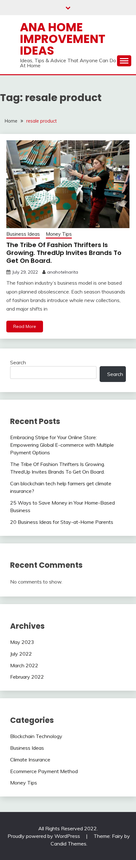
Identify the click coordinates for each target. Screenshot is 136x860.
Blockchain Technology (36, 736)
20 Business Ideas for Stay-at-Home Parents (61, 522)
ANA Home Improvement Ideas (62, 39)
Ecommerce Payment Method (44, 771)
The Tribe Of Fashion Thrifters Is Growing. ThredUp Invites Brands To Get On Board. (63, 252)
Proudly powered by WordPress (44, 836)
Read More (24, 326)
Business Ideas (23, 234)
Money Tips (59, 234)
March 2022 (24, 665)
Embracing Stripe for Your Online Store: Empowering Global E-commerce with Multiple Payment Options (62, 445)
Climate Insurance (30, 759)
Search (18, 362)
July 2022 (21, 654)
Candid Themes (68, 843)
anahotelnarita (62, 272)
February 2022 (27, 677)
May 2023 (22, 642)
